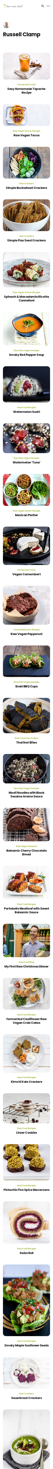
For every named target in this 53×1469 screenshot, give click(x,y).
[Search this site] (42, 6)
